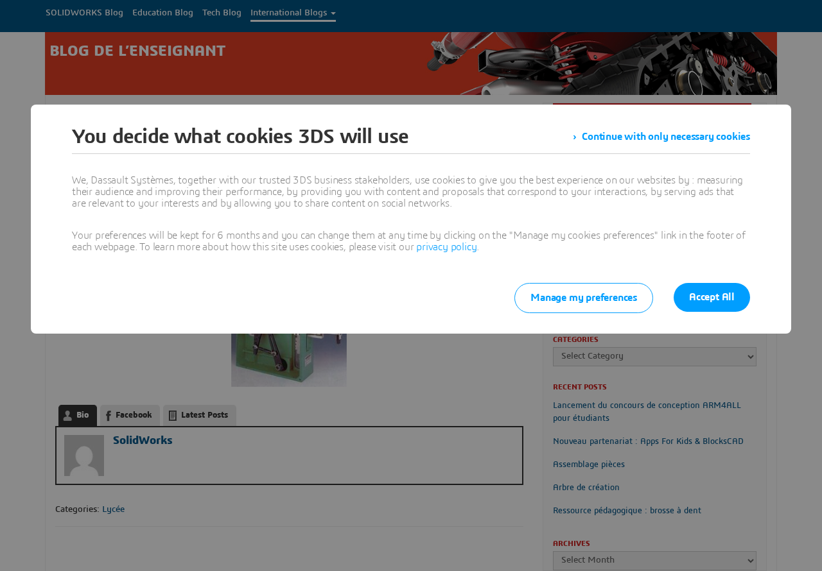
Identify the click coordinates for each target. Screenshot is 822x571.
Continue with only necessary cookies (666, 137)
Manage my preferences (583, 298)
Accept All (712, 297)
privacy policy (446, 247)
